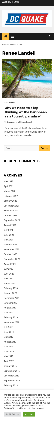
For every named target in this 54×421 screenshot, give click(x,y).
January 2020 (10, 293)
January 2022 (10, 201)
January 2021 (10, 244)
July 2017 (8, 346)
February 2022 (11, 196)
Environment (9, 102)
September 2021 (12, 220)
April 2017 (9, 361)
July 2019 (8, 312)
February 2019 (11, 317)
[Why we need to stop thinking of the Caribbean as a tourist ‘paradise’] (27, 78)
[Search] (49, 36)
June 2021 (9, 235)
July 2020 (8, 269)
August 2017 (10, 341)
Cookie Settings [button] (12, 414)
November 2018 (11, 322)
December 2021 (11, 205)
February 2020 (11, 288)
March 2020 (9, 283)
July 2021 (8, 230)
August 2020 (10, 264)
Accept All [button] (28, 414)
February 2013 (11, 385)
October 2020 (10, 254)
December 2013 (11, 375)
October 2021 (10, 215)
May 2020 (8, 278)
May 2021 (8, 239)
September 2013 (12, 380)
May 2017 (8, 356)
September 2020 (12, 259)
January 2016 (10, 366)
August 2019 (10, 307)
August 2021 (10, 225)
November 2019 (11, 298)
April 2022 (9, 186)
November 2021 (11, 210)
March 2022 (9, 191)
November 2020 (11, 249)
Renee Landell (26, 122)
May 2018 (8, 337)
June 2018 (9, 332)
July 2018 (8, 327)
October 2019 (10, 303)
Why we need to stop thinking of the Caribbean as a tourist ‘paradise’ (25, 112)
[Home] (5, 36)
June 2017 (9, 351)
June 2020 (9, 273)
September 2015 (12, 371)
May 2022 (8, 181)
